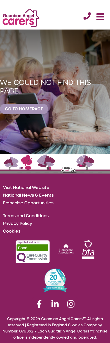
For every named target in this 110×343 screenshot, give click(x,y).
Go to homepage (24, 109)
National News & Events (28, 195)
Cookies (11, 231)
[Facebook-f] (39, 304)
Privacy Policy (17, 223)
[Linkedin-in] (55, 304)
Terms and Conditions (26, 215)
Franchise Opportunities (28, 203)
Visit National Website (26, 187)
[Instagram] (71, 304)
